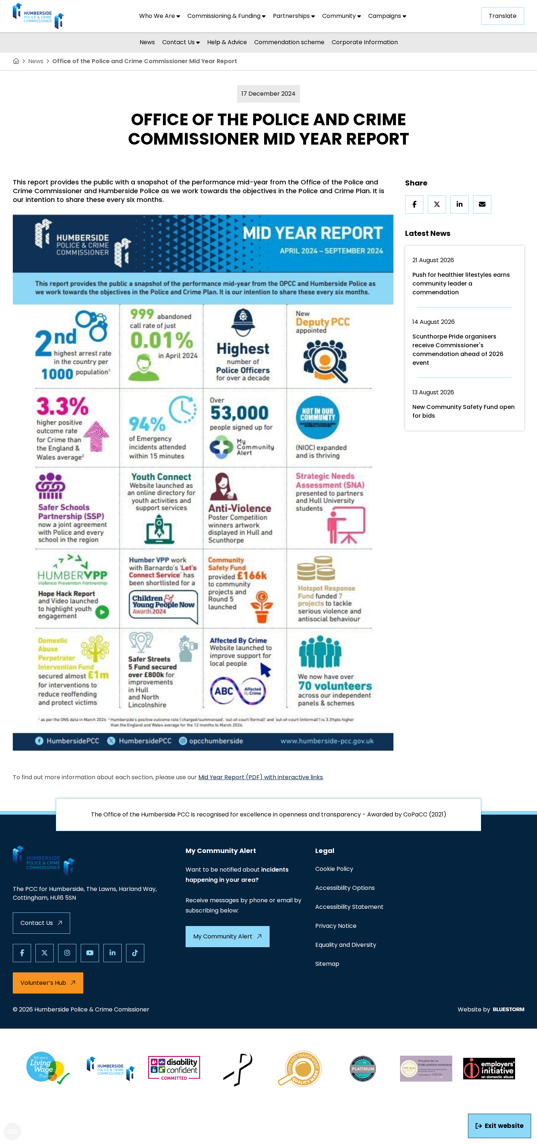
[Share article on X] (437, 204)
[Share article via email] (482, 204)
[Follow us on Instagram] (67, 953)
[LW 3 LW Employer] (48, 1069)
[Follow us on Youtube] (90, 953)
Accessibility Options (345, 888)
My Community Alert (222, 936)
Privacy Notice (336, 926)
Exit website (504, 1125)
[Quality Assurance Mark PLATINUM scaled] (363, 1069)
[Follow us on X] (44, 953)
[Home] (16, 61)
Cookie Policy (334, 869)
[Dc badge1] (174, 1069)
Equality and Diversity (345, 945)
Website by (474, 1009)
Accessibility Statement (349, 907)
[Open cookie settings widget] (12, 1131)
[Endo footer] (426, 1069)
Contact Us (36, 923)
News (35, 61)
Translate (503, 16)
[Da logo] (489, 1069)
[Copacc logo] (300, 1069)
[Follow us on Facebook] (22, 953)
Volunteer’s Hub (43, 983)
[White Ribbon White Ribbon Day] (237, 1069)
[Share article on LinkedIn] (459, 204)
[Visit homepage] (38, 16)
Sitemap (327, 964)
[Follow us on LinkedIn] (112, 953)
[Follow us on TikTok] (135, 953)
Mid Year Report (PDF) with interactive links (260, 777)
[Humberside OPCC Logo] (111, 1069)
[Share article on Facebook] (414, 204)
